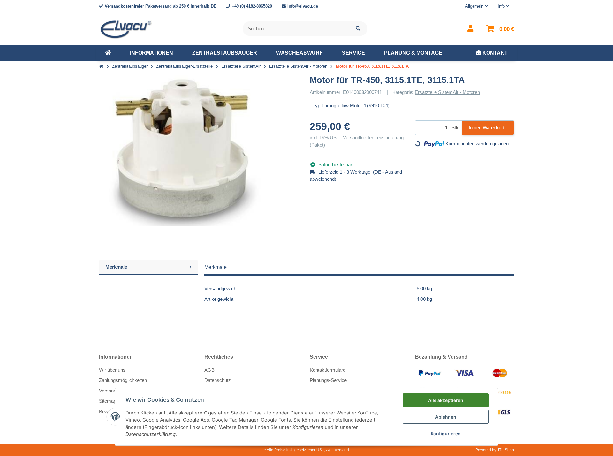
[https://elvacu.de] (108, 53)
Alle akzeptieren (445, 400)
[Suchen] (358, 28)
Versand (342, 450)
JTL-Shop (505, 450)
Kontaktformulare (327, 370)
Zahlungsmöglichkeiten (123, 380)
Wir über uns (112, 370)
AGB (209, 370)
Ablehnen (445, 417)
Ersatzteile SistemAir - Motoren (447, 92)
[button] (476, 6)
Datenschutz (217, 380)
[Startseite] (101, 67)
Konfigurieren (446, 433)
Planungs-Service (328, 380)
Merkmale (116, 267)
